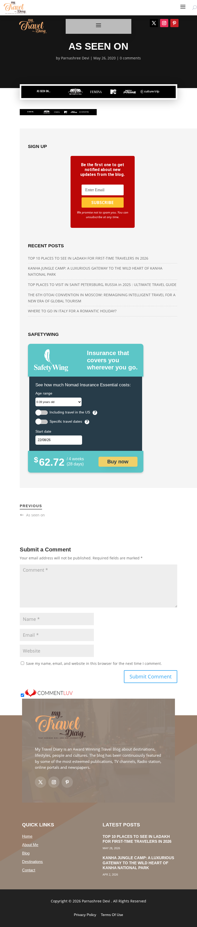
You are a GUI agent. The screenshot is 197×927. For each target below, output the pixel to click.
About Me (30, 845)
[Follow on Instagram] (164, 23)
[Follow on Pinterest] (174, 23)
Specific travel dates (66, 421)
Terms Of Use (112, 915)
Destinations (32, 861)
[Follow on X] (154, 23)
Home (27, 836)
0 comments (130, 58)
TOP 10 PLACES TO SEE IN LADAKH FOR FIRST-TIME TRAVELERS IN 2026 (88, 258)
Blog (25, 853)
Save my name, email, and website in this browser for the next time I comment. (94, 663)
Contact (28, 870)
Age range (43, 393)
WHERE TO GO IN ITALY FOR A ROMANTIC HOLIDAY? (72, 310)
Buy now (118, 461)
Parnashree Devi (75, 58)
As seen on (35, 515)
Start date (43, 431)
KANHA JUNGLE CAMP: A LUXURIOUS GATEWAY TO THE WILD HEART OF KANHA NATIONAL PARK (138, 863)
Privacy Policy (85, 915)
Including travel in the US (70, 412)
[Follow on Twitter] (40, 782)
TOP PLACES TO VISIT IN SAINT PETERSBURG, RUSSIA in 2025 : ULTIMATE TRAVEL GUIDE (102, 284)
